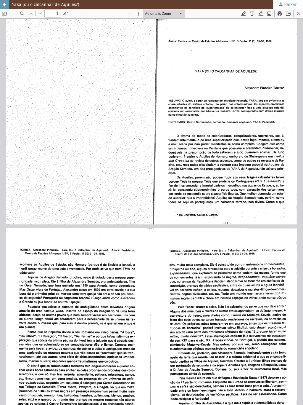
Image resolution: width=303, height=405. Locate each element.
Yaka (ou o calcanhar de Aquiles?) (45, 4)
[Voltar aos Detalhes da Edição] (4, 4)
